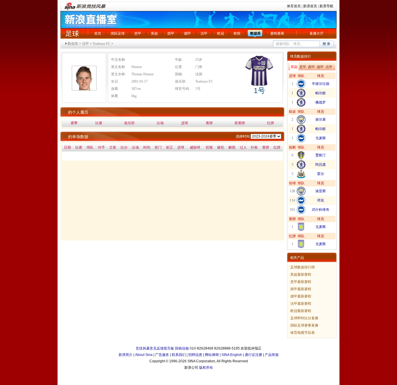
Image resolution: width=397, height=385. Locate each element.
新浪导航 (326, 6)
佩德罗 (320, 102)
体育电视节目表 (302, 333)
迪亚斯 (320, 191)
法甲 (204, 33)
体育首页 (294, 6)
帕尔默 (320, 93)
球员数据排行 (300, 56)
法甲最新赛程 (300, 304)
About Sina (144, 355)
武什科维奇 (320, 210)
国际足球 (118, 33)
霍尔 (320, 174)
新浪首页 (310, 6)
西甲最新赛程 (300, 289)
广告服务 (162, 355)
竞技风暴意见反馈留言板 (155, 348)
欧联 (237, 33)
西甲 (170, 33)
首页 (97, 33)
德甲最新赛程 (300, 296)
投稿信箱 (182, 348)
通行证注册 (253, 355)
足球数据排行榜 (302, 267)
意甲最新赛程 (300, 282)
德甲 (187, 33)
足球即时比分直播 (304, 318)
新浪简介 (126, 355)
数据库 (255, 33)
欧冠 (220, 33)
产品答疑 (272, 355)
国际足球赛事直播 (304, 325)
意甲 (137, 33)
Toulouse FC (101, 44)
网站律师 (212, 355)
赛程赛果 (277, 33)
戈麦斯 (320, 138)
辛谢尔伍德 (320, 84)
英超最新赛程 (300, 274)
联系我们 (179, 355)
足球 (72, 33)
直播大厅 (316, 33)
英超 (154, 33)
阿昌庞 (320, 165)
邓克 (320, 200)
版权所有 (206, 368)
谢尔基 (320, 119)
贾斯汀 (320, 155)
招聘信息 (195, 355)
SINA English (231, 355)
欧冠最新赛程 (300, 311)
